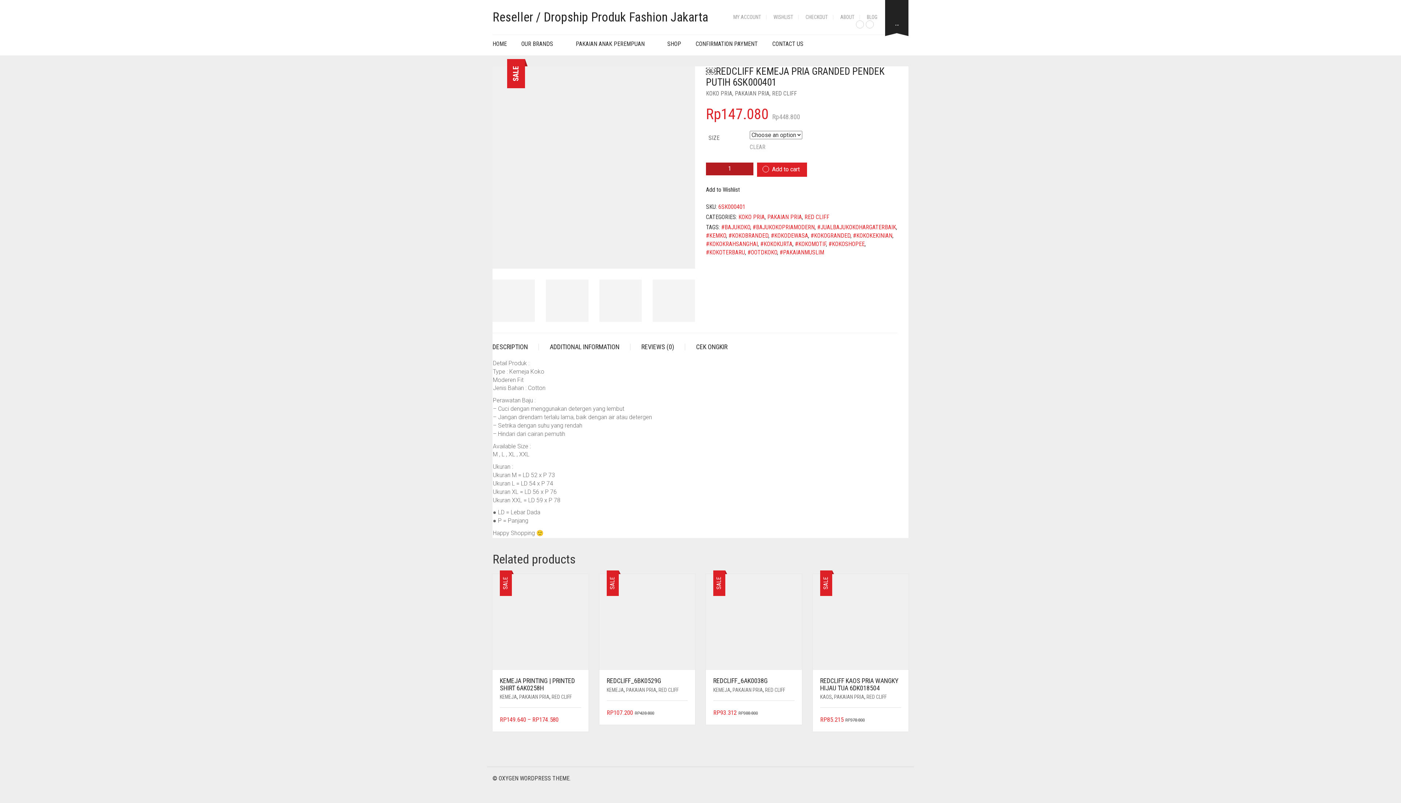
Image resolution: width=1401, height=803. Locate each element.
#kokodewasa (789, 235)
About (847, 17)
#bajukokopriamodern (784, 227)
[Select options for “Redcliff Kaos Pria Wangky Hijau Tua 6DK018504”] (896, 720)
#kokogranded (830, 235)
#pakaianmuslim (802, 252)
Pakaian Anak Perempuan (610, 43)
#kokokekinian (872, 235)
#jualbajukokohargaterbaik (856, 227)
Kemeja (508, 697)
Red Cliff (784, 93)
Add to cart (786, 169)
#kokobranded (748, 235)
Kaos (826, 697)
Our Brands (537, 43)
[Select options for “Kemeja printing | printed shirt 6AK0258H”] (576, 720)
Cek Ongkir (711, 347)
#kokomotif (810, 244)
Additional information (585, 347)
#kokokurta (776, 244)
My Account (747, 17)
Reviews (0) (657, 347)
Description (510, 347)
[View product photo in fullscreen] (683, 256)
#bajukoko (735, 227)
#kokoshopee (847, 244)
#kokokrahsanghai (732, 244)
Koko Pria (719, 93)
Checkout (817, 17)
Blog (872, 17)
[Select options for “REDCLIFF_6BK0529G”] (683, 713)
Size (714, 138)
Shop (674, 43)
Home (500, 43)
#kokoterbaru (725, 252)
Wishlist (783, 17)
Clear (757, 147)
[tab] (516, 347)
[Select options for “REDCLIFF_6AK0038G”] (789, 713)
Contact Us (787, 43)
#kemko (716, 235)
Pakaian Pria (752, 93)
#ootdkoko (762, 252)
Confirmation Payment (727, 43)
